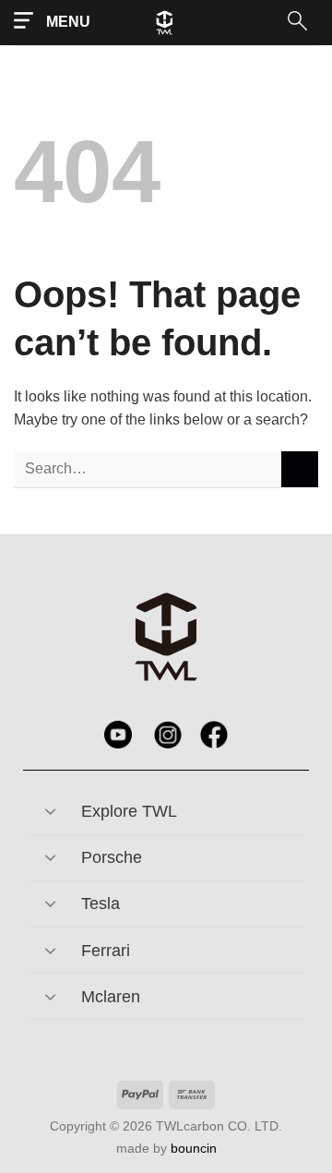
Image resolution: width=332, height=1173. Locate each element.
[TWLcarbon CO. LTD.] (183, 22)
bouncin (194, 1148)
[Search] (296, 23)
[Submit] (299, 469)
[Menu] (53, 21)
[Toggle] (50, 805)
